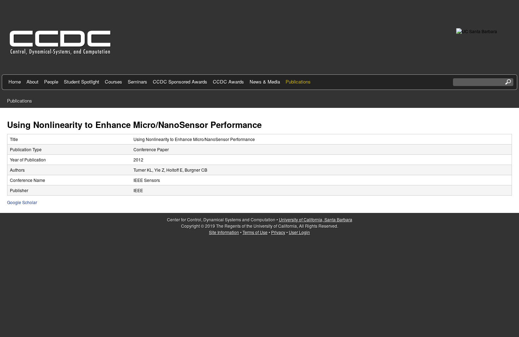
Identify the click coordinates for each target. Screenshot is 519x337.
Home (14, 81)
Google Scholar (22, 202)
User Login (299, 232)
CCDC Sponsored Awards (180, 81)
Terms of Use (255, 232)
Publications (298, 81)
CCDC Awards (228, 81)
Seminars (137, 81)
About (32, 81)
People (51, 81)
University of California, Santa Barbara (315, 219)
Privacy (278, 232)
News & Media (265, 81)
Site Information (224, 232)
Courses (113, 81)
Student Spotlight (81, 81)
